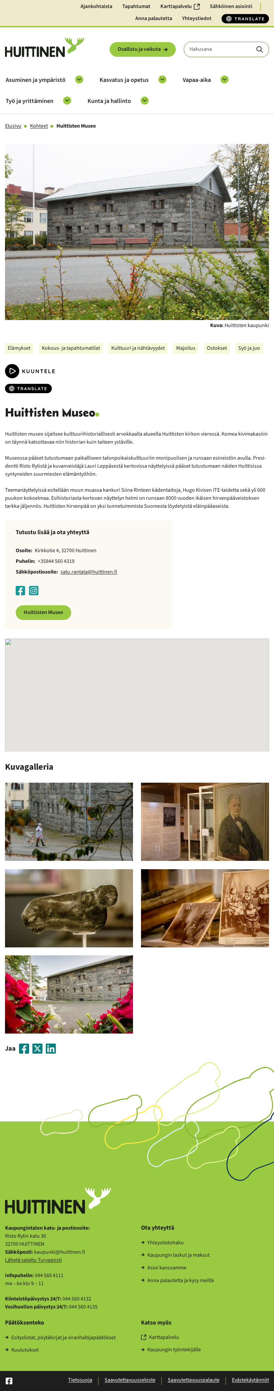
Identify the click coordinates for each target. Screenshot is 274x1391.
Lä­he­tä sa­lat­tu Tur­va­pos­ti (33, 1260)
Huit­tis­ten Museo (43, 612)
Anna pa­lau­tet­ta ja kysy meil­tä (180, 1280)
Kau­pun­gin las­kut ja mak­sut (178, 1255)
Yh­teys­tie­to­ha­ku (165, 1243)
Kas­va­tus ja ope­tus (124, 80)
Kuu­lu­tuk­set (25, 1350)
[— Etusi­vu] (44, 47)
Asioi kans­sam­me (166, 1268)
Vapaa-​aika (197, 80)
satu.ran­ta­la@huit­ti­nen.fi (88, 572)
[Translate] (245, 18)
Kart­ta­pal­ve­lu (164, 1337)
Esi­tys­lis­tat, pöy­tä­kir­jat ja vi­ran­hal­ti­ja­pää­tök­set (63, 1338)
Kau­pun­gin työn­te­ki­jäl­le (174, 1350)
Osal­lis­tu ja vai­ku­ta (139, 49)
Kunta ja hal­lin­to (109, 101)
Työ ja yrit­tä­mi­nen (29, 101)
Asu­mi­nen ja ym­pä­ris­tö (35, 80)
